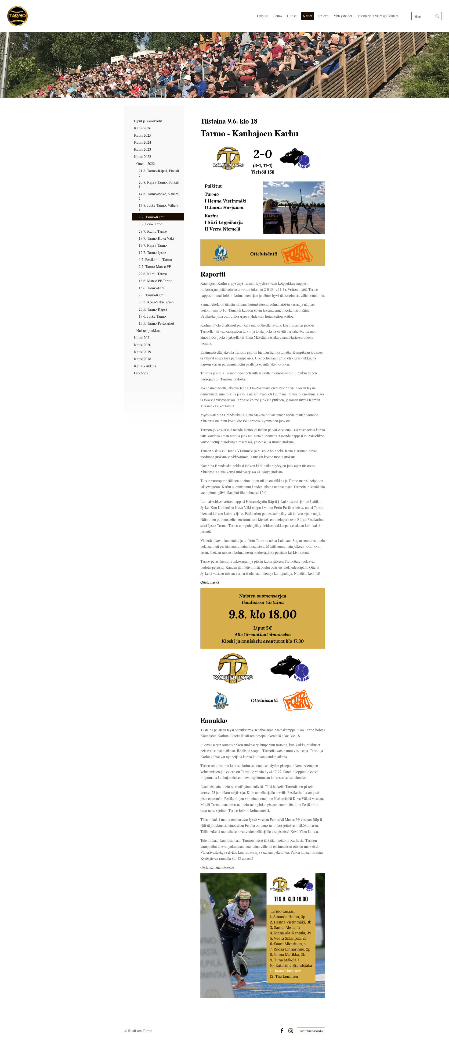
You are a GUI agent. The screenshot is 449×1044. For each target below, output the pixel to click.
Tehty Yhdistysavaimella (310, 1030)
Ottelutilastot (209, 582)
